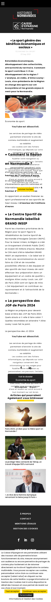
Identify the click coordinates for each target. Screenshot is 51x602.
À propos (25, 513)
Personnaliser (26, 595)
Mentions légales (25, 523)
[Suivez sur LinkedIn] (25, 540)
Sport (34, 387)
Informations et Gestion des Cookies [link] (26, 599)
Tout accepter (12, 591)
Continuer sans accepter (34, 591)
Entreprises (21, 387)
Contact (25, 518)
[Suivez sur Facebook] (19, 540)
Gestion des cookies (25, 528)
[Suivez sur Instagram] (32, 540)
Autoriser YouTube (25, 189)
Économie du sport (25, 51)
